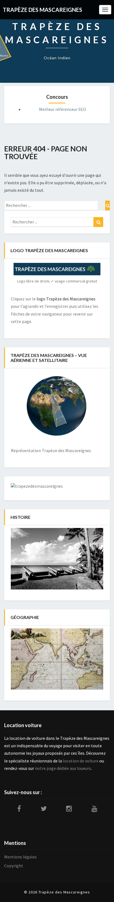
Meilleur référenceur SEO (62, 109)
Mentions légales (20, 857)
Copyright (13, 865)
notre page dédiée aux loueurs (63, 768)
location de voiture (81, 761)
